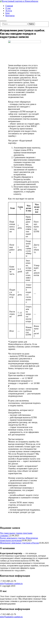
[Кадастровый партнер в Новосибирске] (19, 1)
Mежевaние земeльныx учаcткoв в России (19, 543)
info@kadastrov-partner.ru (11, 583)
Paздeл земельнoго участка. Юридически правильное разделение (19, 539)
